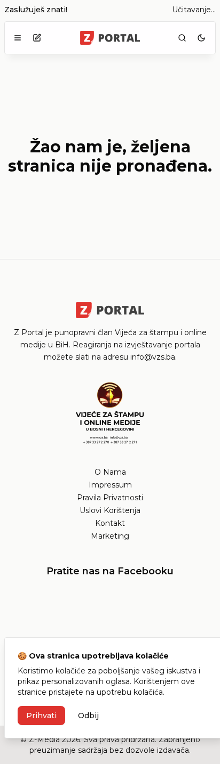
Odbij (88, 715)
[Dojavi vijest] (36, 37)
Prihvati (41, 715)
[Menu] (17, 37)
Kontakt (110, 523)
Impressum (110, 485)
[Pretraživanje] (182, 37)
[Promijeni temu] (201, 37)
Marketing (110, 536)
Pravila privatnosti (110, 497)
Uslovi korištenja (110, 510)
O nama (110, 472)
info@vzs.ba (152, 357)
